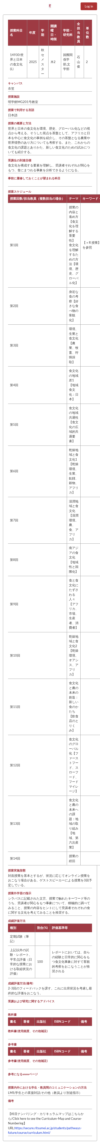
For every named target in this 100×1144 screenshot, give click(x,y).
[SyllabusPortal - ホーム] (50, 6)
